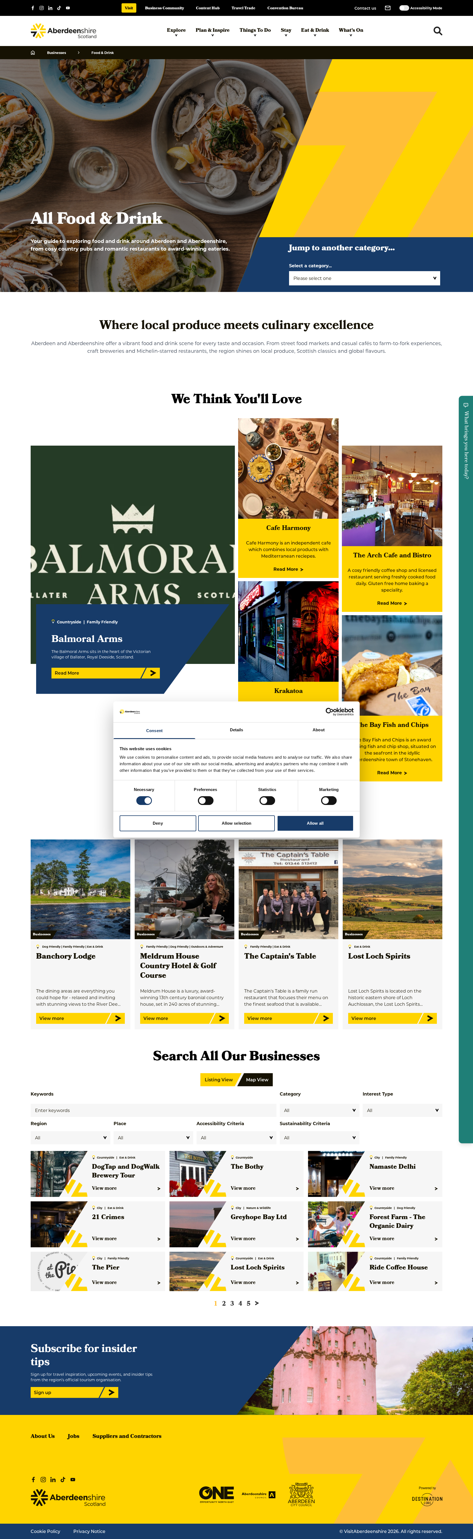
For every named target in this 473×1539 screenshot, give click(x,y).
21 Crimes (108, 1217)
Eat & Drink (315, 31)
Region (39, 1123)
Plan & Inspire (213, 31)
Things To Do (255, 31)
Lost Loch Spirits (379, 957)
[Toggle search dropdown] (438, 31)
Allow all (315, 823)
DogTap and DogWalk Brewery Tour (126, 1172)
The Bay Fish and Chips (392, 725)
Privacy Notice (89, 1531)
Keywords (42, 1094)
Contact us (365, 8)
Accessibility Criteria (220, 1123)
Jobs (73, 1436)
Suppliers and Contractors (127, 1436)
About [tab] (319, 729)
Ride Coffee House (399, 1268)
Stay (286, 31)
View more (104, 1189)
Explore (176, 31)
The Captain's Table (280, 957)
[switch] (206, 800)
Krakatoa (288, 691)
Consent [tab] (154, 730)
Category (290, 1094)
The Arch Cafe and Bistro (392, 556)
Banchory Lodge (66, 957)
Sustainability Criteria (305, 1123)
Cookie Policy (45, 1531)
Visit (129, 8)
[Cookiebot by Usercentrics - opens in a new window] (330, 712)
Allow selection (237, 823)
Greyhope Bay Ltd (259, 1217)
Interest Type (378, 1094)
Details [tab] (236, 729)
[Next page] (257, 1303)
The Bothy (247, 1167)
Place (120, 1123)
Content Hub (208, 8)
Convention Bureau (285, 8)
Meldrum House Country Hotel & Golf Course (178, 967)
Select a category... (310, 265)
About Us (43, 1436)
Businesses (56, 52)
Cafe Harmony (288, 528)
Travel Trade (243, 8)
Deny (158, 823)
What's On (351, 31)
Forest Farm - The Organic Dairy (397, 1222)
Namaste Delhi (393, 1167)
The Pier (105, 1268)
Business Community (164, 8)
